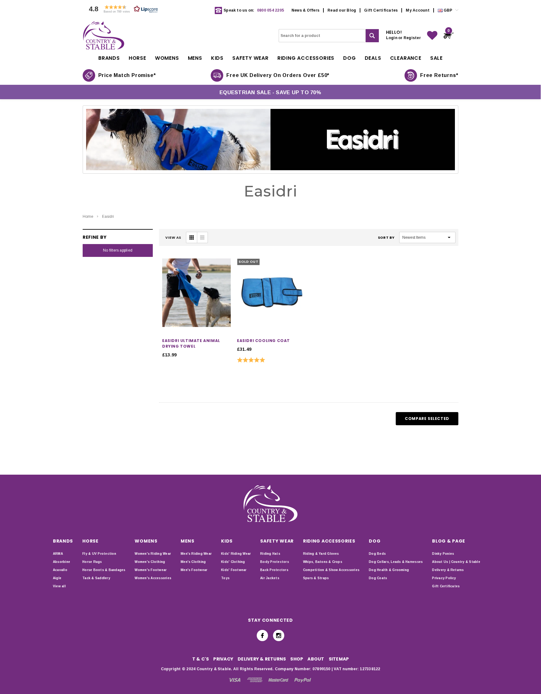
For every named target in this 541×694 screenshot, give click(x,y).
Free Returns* (439, 75)
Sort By (386, 237)
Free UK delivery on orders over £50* (277, 75)
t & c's (200, 659)
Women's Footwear (151, 570)
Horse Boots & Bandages (103, 570)
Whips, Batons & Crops (322, 562)
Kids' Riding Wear (236, 553)
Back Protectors (274, 570)
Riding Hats (270, 553)
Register (412, 38)
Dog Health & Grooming (389, 570)
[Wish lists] (432, 35)
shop (296, 659)
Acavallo (60, 570)
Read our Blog (341, 10)
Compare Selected (427, 418)
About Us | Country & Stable (456, 562)
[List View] (202, 237)
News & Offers (305, 10)
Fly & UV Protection (99, 553)
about (315, 659)
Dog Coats (378, 578)
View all (59, 586)
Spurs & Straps (316, 578)
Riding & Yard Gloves (321, 553)
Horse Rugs (92, 562)
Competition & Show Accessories (331, 570)
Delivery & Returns (448, 570)
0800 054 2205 (270, 10)
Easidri (108, 216)
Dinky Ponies (443, 553)
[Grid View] (191, 237)
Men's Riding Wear (196, 553)
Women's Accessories (153, 578)
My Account (417, 10)
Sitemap (339, 659)
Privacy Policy (444, 578)
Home (88, 216)
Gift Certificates (381, 10)
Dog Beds (377, 553)
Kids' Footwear (233, 570)
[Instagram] (278, 635)
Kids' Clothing (233, 562)
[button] (122, 10)
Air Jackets (269, 578)
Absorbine (61, 562)
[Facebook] (262, 635)
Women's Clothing (150, 562)
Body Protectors (274, 562)
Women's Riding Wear (153, 553)
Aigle (57, 578)
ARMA (58, 553)
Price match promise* (127, 75)
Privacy (223, 659)
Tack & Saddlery (96, 578)
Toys (225, 578)
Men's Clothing (193, 562)
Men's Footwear (194, 570)
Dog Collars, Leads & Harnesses (396, 562)
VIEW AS (173, 237)
